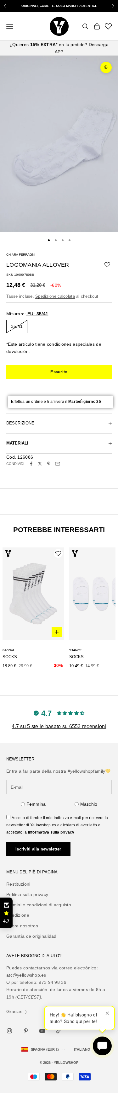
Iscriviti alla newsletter (38, 849)
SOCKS (10, 656)
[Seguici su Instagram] (9, 1031)
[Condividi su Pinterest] (48, 463)
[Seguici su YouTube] (42, 1031)
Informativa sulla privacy (51, 832)
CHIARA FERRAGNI (20, 254)
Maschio (89, 804)
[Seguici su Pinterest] (26, 1031)
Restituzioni (18, 884)
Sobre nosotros (22, 925)
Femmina (36, 804)
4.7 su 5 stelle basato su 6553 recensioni (59, 726)
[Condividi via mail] (57, 463)
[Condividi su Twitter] (39, 463)
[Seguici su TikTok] (58, 1031)
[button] (6, 913)
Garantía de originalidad (31, 936)
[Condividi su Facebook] (31, 463)
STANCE (9, 650)
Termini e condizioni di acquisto (38, 904)
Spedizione (17, 915)
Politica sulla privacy (27, 894)
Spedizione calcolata (55, 296)
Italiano (82, 1049)
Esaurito (58, 372)
